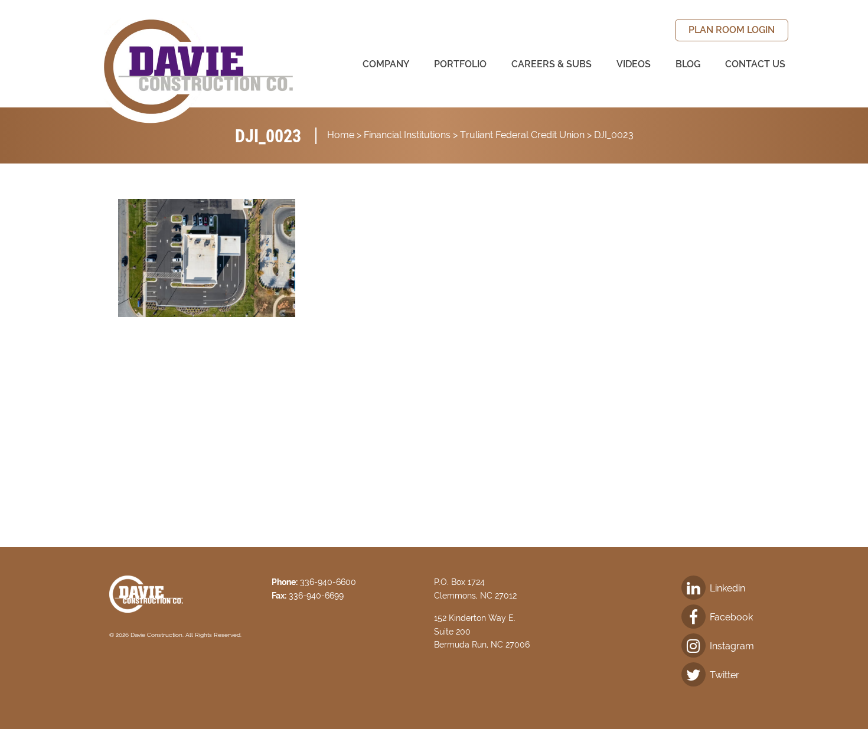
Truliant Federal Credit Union (522, 134)
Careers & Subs (551, 64)
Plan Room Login (731, 29)
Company (386, 64)
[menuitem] (731, 30)
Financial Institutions (407, 134)
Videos (633, 64)
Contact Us (755, 64)
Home (340, 134)
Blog (688, 64)
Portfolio (460, 64)
